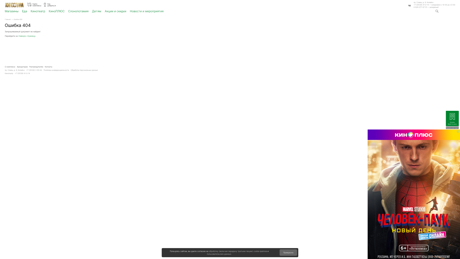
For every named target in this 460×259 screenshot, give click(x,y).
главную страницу (26, 36)
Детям (96, 11)
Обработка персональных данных (84, 70)
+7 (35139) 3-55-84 (34, 70)
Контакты (48, 67)
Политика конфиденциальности (56, 70)
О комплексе (10, 67)
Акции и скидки (115, 11)
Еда (24, 11)
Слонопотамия (78, 11)
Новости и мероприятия (147, 11)
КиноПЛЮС (57, 11)
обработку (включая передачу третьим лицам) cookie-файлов (238, 251)
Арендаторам (22, 67)
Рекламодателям (36, 67)
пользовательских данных (219, 254)
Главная (8, 19)
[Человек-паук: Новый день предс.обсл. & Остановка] (414, 194)
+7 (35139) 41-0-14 (421, 5)
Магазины (11, 11)
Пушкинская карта (452, 128)
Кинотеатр (38, 11)
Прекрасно (288, 252)
